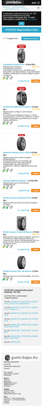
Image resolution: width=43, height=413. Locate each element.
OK (21, 23)
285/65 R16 (25, 303)
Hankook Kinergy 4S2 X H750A (17, 152)
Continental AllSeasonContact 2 (17, 106)
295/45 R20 (14, 326)
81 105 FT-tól (23, 210)
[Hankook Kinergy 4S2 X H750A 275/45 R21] (21, 144)
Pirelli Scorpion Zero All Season (17, 271)
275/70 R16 (14, 303)
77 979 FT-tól (23, 81)
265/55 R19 (26, 318)
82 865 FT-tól (23, 249)
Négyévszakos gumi (16, 184)
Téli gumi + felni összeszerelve (14, 398)
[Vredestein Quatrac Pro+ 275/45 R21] (21, 55)
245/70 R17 (15, 307)
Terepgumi (7, 386)
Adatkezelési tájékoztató (12, 366)
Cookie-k (7, 368)
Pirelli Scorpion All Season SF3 (17, 197)
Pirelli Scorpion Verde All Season (18, 232)
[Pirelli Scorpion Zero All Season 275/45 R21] (21, 262)
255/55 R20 (15, 324)
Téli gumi (7, 380)
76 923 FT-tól (23, 173)
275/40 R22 (26, 336)
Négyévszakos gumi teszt (12, 393)
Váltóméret (7, 375)
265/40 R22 (15, 336)
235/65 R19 (15, 318)
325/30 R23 (15, 341)
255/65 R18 (15, 313)
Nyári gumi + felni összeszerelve (15, 399)
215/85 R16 (15, 301)
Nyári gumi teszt (9, 392)
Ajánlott (21, 135)
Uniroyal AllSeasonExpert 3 (15, 180)
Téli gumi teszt (9, 390)
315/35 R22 (14, 338)
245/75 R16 (26, 301)
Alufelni (6, 401)
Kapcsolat (7, 364)
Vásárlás (35, 81)
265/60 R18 (26, 313)
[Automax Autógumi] (12, 2)
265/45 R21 (15, 330)
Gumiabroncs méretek (11, 373)
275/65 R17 (14, 309)
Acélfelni (7, 403)
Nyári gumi (7, 381)
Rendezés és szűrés (30, 38)
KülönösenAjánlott (21, 46)
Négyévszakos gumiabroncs (20, 203)
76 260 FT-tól (23, 190)
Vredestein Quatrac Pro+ (14, 64)
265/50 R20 (26, 324)
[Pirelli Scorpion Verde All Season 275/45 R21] (21, 223)
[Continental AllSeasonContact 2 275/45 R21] (21, 98)
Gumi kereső (8, 372)
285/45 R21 (26, 330)
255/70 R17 (26, 307)
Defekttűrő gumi (9, 384)
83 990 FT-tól (23, 126)
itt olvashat (32, 19)
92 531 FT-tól (23, 282)
